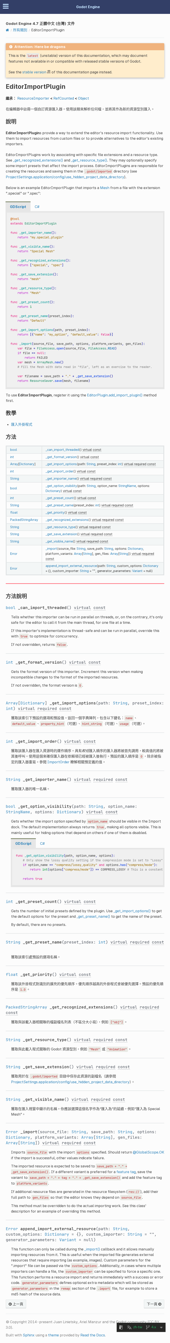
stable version (34, 72)
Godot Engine (88, 7)
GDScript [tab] (18, 206)
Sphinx (29, 1335)
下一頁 (152, 1304)
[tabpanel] (85, 300)
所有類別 (20, 30)
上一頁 (17, 1304)
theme (53, 1335)
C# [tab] (37, 206)
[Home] (7, 30)
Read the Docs (92, 1335)
